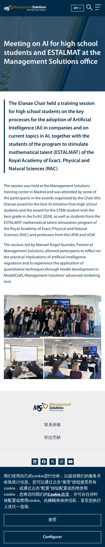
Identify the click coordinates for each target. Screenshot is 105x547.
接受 (52, 520)
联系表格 (52, 425)
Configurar (52, 537)
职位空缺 (52, 438)
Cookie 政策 (58, 495)
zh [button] (76, 8)
